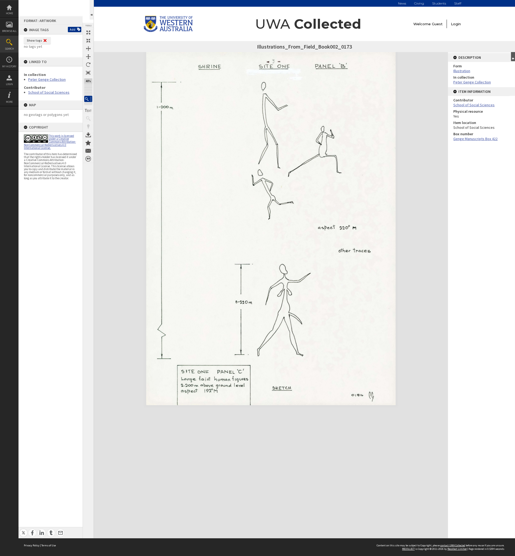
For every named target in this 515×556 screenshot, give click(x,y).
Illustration (461, 70)
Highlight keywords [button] (88, 127)
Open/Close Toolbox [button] (92, 10)
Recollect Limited (457, 549)
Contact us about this (88, 151)
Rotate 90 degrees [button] (88, 65)
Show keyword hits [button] (88, 119)
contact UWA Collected (452, 545)
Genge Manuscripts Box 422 (475, 138)
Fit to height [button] (88, 57)
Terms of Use (48, 545)
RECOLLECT (408, 549)
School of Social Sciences (48, 92)
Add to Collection (88, 143)
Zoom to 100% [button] (88, 73)
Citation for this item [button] (88, 159)
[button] (88, 99)
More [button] (9, 102)
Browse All (9, 31)
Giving (419, 3)
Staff (457, 3)
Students (439, 3)
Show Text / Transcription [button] (88, 111)
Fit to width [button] (88, 49)
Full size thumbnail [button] (88, 32)
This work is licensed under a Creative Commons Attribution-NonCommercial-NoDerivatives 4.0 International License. (50, 142)
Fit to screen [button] (88, 40)
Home (9, 13)
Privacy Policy (31, 545)
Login (9, 84)
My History (9, 66)
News (402, 3)
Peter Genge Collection (47, 79)
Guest (437, 24)
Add (72, 29)
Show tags (34, 40)
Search (9, 48)
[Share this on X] (23, 530)
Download (88, 135)
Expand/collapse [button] (513, 56)
